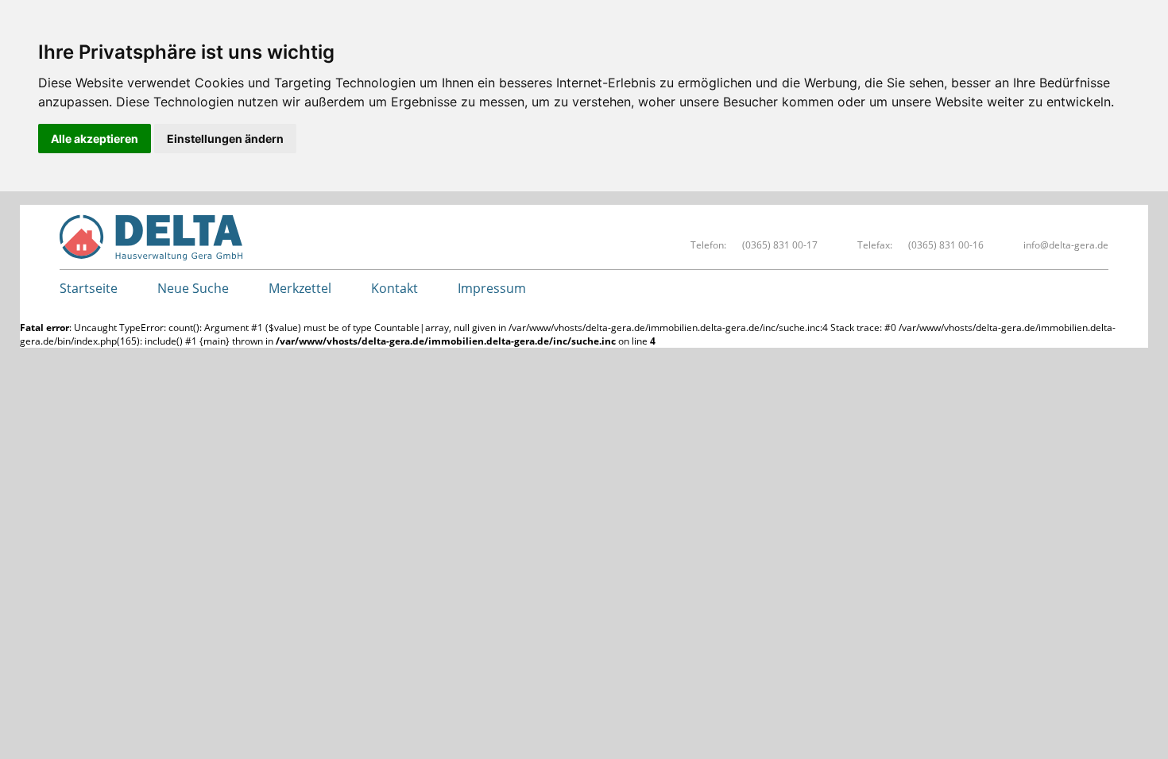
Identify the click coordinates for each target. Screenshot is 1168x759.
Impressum (492, 288)
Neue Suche (193, 288)
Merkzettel (300, 288)
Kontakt (394, 288)
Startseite (89, 288)
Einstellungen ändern (225, 138)
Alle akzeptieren (94, 138)
